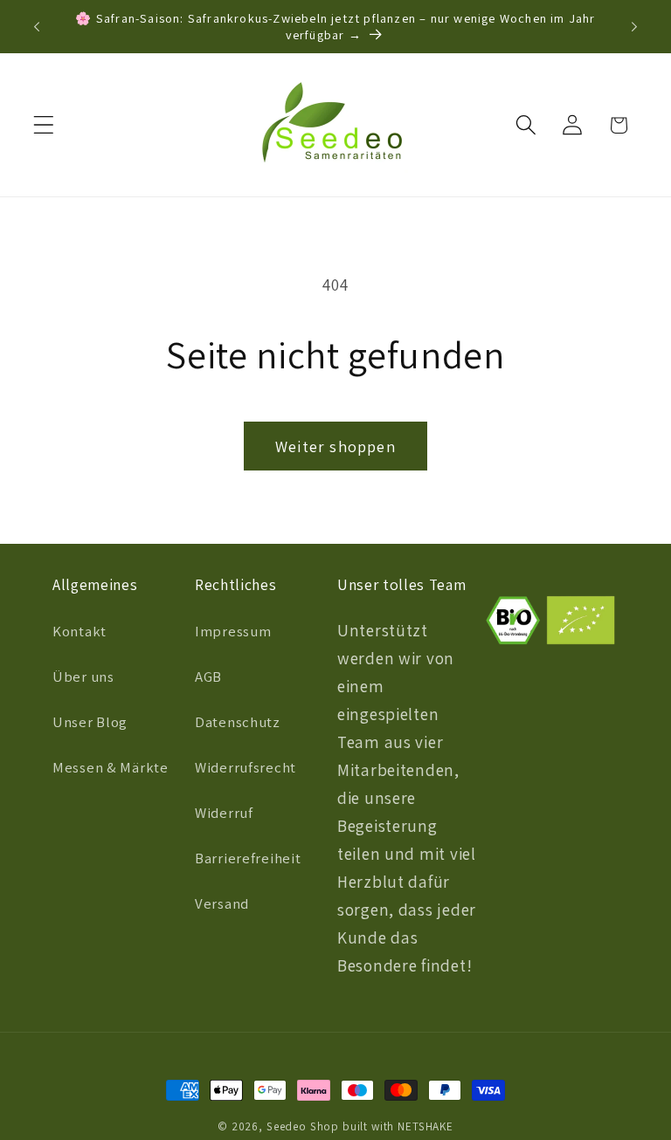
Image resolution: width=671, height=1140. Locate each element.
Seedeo (286, 1126)
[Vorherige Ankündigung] (36, 27)
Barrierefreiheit (248, 858)
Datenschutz (237, 721)
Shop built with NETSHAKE (381, 1126)
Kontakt (79, 631)
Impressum (233, 631)
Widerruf (224, 812)
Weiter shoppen (335, 446)
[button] (44, 125)
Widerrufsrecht (245, 767)
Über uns (83, 676)
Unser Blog (90, 721)
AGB (208, 676)
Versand (222, 903)
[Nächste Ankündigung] (634, 27)
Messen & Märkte (110, 767)
